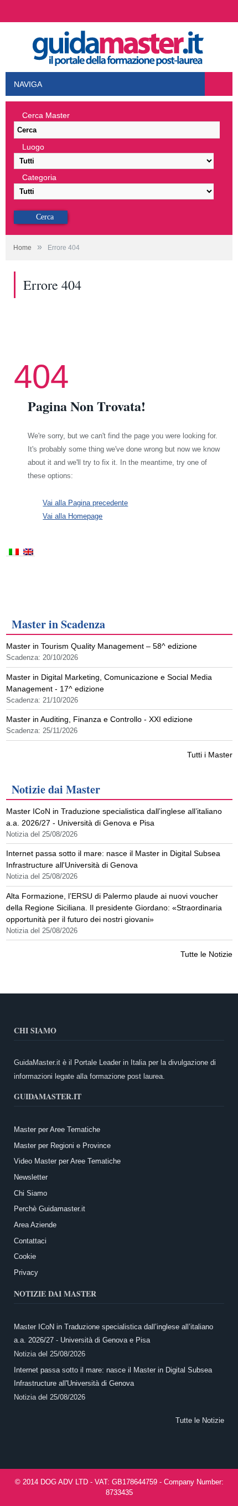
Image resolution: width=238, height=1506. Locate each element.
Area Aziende (35, 1225)
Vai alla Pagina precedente (85, 503)
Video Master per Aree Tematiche (67, 1161)
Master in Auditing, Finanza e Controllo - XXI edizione (99, 719)
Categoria (39, 177)
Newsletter (31, 1177)
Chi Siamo (30, 1193)
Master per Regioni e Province (62, 1145)
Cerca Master (46, 115)
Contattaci (30, 1241)
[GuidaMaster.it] (119, 45)
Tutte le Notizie (206, 954)
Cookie (25, 1256)
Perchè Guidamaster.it (49, 1209)
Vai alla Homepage (72, 516)
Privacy (26, 1272)
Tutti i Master (209, 754)
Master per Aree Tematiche (57, 1129)
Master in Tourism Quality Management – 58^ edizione (101, 646)
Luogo (33, 146)
